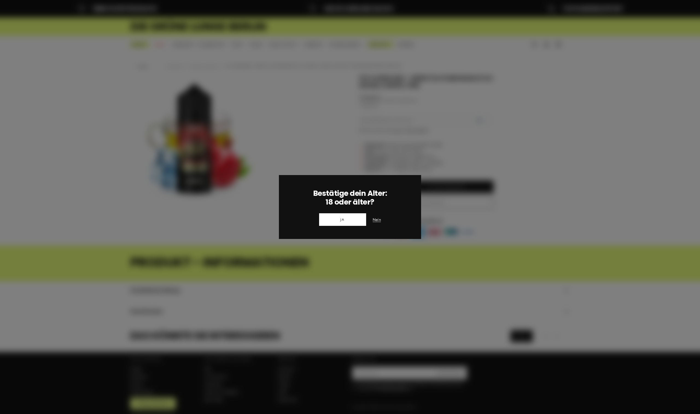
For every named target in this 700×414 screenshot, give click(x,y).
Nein (377, 219)
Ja (342, 219)
